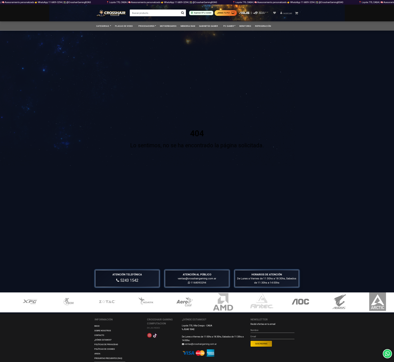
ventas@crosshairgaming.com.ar (197, 278)
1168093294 (198, 282)
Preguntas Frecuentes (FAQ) (108, 358)
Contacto (99, 335)
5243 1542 (128, 280)
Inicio (97, 326)
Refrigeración (263, 26)
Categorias (102, 26)
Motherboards (168, 26)
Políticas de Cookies (104, 349)
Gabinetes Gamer (208, 26)
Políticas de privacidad (106, 344)
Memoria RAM (188, 26)
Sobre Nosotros (102, 331)
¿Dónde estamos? (103, 340)
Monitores (245, 26)
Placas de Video (124, 26)
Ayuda (97, 354)
